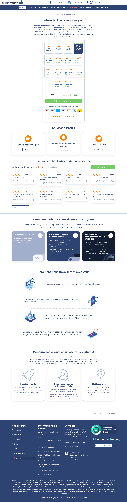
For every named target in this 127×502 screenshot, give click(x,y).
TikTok (30, 7)
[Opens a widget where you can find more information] (114, 491)
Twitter (52, 7)
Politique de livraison (45, 474)
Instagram (22, 7)
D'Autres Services (62, 7)
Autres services (18, 453)
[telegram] (87, 2)
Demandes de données (47, 461)
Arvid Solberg (109, 413)
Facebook (45, 7)
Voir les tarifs (28, 149)
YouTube (37, 7)
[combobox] (24, 458)
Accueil (52, 14)
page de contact (79, 442)
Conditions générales (72, 106)
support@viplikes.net (77, 2)
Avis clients (72, 116)
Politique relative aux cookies (49, 470)
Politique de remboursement (49, 451)
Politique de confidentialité (48, 447)
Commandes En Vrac (101, 7)
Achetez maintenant (63, 101)
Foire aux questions (85, 7)
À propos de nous (71, 446)
